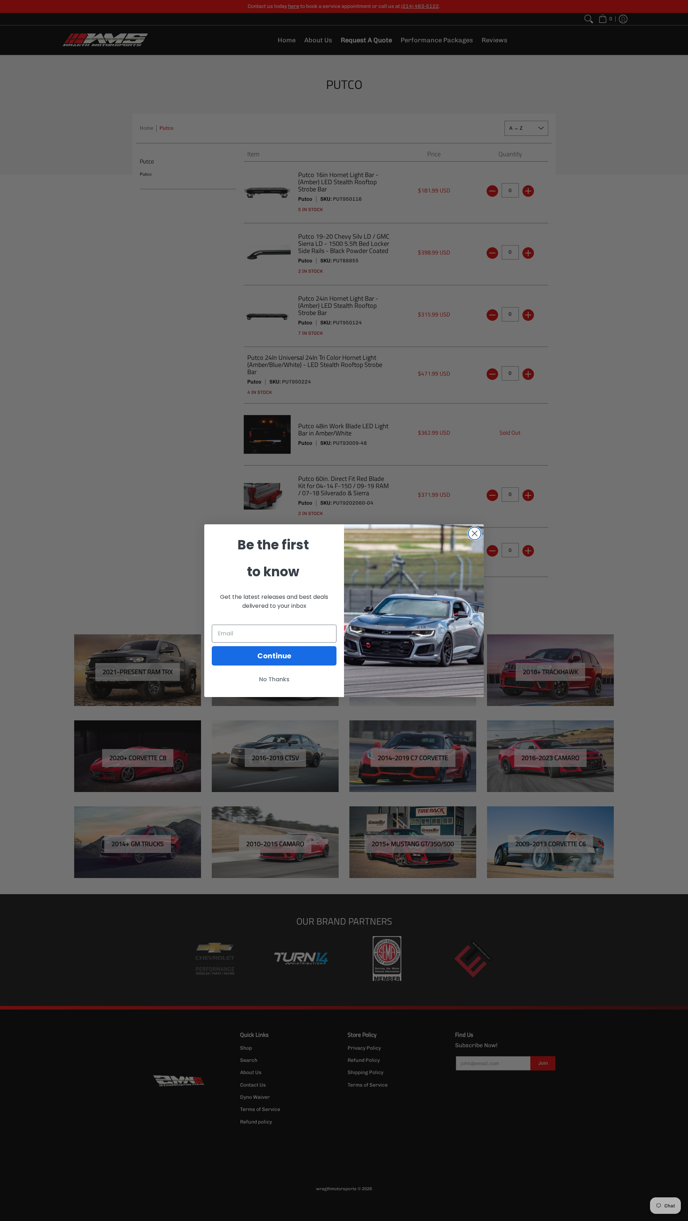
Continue (274, 656)
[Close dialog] (474, 533)
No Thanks (274, 679)
